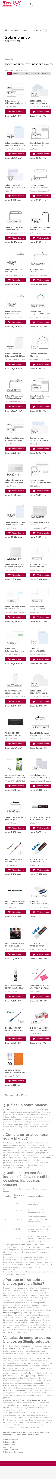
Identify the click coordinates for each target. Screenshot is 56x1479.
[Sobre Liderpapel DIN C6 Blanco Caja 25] (15, 806)
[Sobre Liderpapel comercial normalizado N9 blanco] (15, 174)
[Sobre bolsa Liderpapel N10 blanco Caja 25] (40, 132)
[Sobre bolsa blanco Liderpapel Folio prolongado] (15, 300)
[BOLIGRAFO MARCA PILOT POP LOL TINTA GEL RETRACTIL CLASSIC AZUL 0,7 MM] (15, 1017)
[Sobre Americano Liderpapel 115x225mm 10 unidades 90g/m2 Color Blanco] (40, 174)
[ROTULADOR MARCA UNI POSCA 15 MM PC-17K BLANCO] (40, 806)
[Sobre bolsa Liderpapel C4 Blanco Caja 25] (40, 385)
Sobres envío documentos (13, 1452)
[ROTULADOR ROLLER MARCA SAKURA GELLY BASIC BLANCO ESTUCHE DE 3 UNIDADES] (15, 975)
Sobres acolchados (10, 1440)
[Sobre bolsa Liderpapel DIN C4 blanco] (15, 258)
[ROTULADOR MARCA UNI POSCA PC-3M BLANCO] (15, 890)
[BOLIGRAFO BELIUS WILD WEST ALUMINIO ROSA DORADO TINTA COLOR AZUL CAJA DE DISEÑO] (40, 975)
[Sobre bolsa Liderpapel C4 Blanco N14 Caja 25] (15, 553)
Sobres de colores (10, 1442)
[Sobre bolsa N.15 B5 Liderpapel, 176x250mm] (40, 764)
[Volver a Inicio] (6, 30)
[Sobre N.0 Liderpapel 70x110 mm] (40, 343)
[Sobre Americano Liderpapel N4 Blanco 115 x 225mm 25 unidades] (40, 469)
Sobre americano (9, 1445)
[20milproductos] (11, 4)
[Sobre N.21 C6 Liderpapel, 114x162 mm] (40, 300)
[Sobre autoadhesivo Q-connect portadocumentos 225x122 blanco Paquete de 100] (40, 511)
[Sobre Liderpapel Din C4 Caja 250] (40, 258)
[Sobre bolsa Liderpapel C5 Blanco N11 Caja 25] (15, 427)
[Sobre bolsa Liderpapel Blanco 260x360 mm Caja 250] (15, 132)
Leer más (9, 59)
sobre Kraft (7, 1447)
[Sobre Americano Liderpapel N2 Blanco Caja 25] (40, 427)
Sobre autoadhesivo (10, 1449)
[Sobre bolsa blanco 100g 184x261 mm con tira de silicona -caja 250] (15, 511)
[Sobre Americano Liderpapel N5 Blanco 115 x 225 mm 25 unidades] (15, 90)
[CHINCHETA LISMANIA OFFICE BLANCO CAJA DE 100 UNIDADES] (40, 1017)
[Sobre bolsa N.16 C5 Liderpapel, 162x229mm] (15, 343)
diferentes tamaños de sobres (25, 1189)
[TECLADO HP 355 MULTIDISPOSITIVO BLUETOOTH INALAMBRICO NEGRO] (15, 722)
